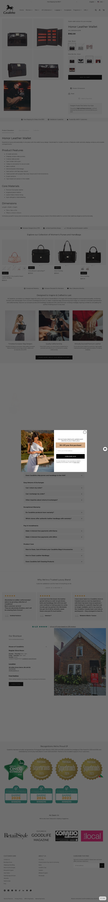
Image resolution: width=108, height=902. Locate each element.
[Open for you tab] (105, 449)
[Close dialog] (84, 432)
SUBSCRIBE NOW (70, 456)
